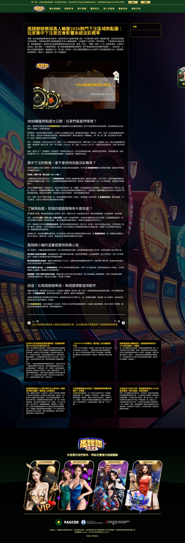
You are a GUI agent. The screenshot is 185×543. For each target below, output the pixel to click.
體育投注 (94, 9)
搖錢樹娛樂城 (55, 126)
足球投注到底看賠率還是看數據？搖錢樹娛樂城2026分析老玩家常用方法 (45, 344)
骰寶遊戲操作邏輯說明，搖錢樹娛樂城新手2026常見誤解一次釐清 (138, 344)
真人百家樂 (109, 9)
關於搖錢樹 (55, 9)
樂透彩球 (69, 9)
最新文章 (136, 9)
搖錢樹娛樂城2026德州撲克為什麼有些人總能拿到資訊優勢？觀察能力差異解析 (45, 389)
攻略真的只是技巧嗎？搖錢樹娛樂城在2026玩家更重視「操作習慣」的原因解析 (139, 389)
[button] (158, 27)
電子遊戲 (82, 9)
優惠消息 (123, 9)
